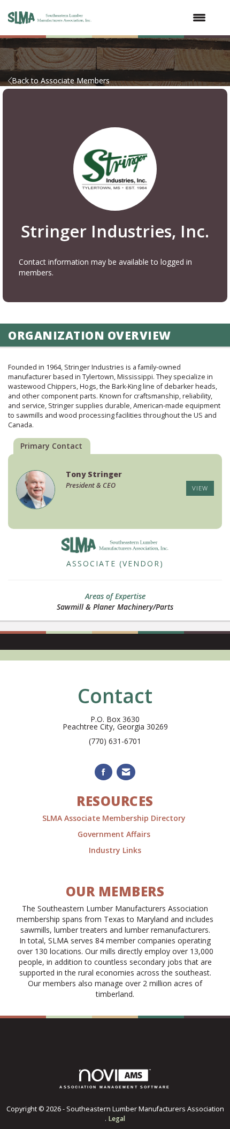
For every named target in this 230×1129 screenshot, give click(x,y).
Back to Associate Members (61, 80)
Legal (116, 1118)
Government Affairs (115, 834)
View (200, 488)
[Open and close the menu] (155, 17)
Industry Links (115, 850)
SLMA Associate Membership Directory (115, 818)
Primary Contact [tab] (51, 446)
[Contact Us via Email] (126, 772)
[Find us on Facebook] (103, 772)
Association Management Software (114, 1087)
